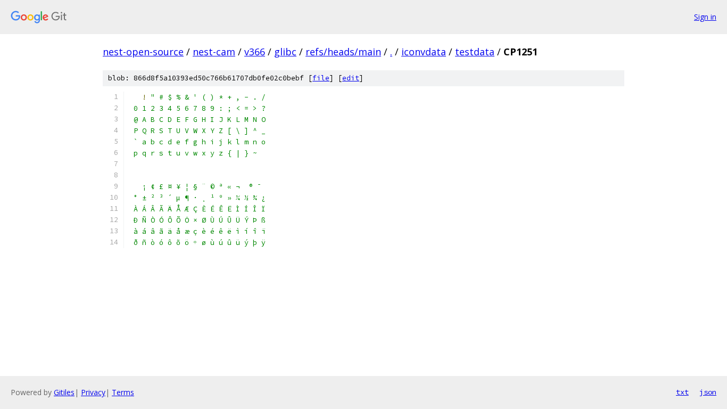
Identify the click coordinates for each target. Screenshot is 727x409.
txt (682, 392)
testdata (474, 51)
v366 (254, 51)
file (320, 78)
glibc (285, 51)
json (707, 392)
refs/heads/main (343, 51)
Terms (123, 392)
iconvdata (423, 51)
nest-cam (214, 51)
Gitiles (64, 392)
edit (350, 78)
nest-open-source (143, 51)
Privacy (93, 392)
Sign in (705, 17)
